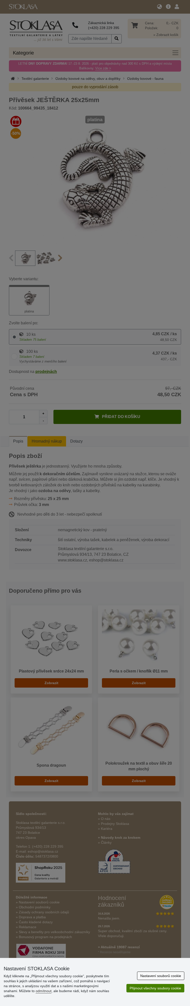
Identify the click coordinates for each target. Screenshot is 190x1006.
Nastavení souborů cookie (160, 976)
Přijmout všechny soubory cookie (155, 988)
